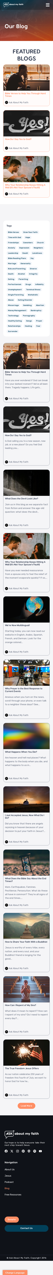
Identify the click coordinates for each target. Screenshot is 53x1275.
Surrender (13, 331)
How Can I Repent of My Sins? (20, 1005)
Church (40, 243)
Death (11, 274)
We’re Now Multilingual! (17, 625)
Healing (28, 326)
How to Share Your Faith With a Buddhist (26, 941)
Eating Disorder (25, 300)
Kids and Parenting (17, 269)
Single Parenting (16, 295)
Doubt (25, 253)
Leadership (13, 253)
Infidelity (39, 284)
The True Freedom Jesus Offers (22, 1068)
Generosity (25, 263)
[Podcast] (28, 1151)
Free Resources (13, 1194)
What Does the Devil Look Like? (21, 498)
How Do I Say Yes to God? (18, 139)
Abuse (11, 300)
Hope (27, 237)
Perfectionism (14, 284)
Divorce (33, 269)
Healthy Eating (15, 321)
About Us (10, 1169)
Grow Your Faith (30, 232)
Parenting (23, 279)
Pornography (29, 316)
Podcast (9, 1182)
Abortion (40, 305)
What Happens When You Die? (21, 751)
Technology (13, 316)
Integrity (33, 274)
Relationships (14, 326)
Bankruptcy (36, 310)
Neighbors (38, 248)
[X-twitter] (11, 1151)
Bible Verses (13, 232)
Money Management (17, 310)
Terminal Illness (33, 290)
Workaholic (33, 295)
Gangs (29, 321)
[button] (26, 1106)
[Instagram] (17, 1151)
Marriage (12, 263)
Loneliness (37, 253)
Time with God (14, 237)
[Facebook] (6, 1151)
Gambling (27, 305)
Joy (32, 258)
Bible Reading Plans (17, 258)
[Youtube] (40, 1151)
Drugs (28, 284)
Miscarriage (13, 305)
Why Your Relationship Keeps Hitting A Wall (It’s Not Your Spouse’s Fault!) (25, 186)
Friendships (13, 243)
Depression (24, 248)
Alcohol (21, 274)
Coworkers (28, 243)
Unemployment (15, 290)
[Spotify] (34, 1151)
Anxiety (11, 248)
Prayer (39, 321)
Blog (7, 1188)
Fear (38, 326)
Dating (11, 279)
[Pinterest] (23, 1151)
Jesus (8, 1175)
